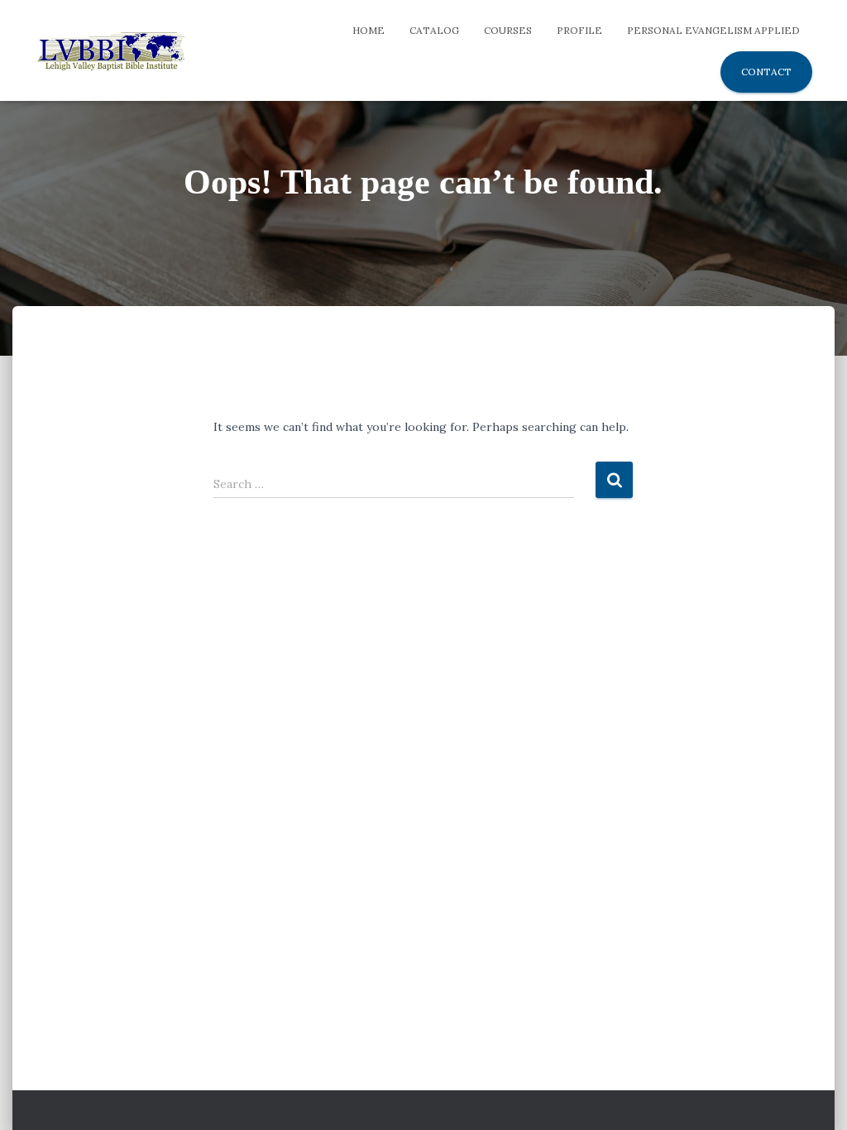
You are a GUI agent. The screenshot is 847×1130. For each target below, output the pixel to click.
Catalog (434, 30)
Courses (508, 30)
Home (368, 30)
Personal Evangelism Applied (713, 30)
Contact (766, 71)
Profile (579, 30)
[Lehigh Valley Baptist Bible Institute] (110, 50)
